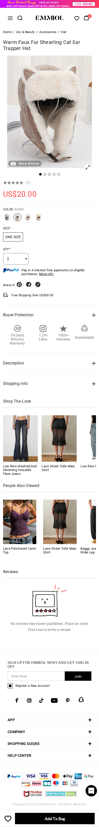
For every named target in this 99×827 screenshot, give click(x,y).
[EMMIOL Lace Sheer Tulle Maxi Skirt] (59, 438)
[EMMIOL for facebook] (16, 700)
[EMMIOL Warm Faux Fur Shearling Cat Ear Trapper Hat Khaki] (17, 219)
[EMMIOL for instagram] (29, 700)
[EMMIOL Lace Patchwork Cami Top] (20, 521)
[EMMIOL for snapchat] (81, 699)
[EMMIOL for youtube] (54, 700)
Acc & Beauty (25, 32)
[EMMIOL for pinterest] (67, 700)
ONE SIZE (13, 237)
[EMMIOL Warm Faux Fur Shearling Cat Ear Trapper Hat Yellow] (38, 219)
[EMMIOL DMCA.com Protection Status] (61, 796)
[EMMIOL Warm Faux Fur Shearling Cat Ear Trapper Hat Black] (7, 219)
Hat (64, 32)
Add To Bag (55, 818)
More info (46, 274)
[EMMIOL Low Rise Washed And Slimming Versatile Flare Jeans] (20, 438)
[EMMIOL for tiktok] (41, 700)
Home (7, 32)
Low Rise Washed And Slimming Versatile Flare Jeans (20, 470)
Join (77, 676)
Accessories (47, 32)
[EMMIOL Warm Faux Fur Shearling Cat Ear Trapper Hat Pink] (28, 219)
